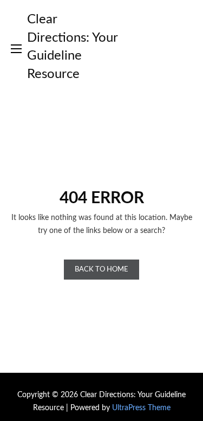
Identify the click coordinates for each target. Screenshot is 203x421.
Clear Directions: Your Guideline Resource (72, 47)
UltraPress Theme (141, 408)
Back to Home (101, 269)
